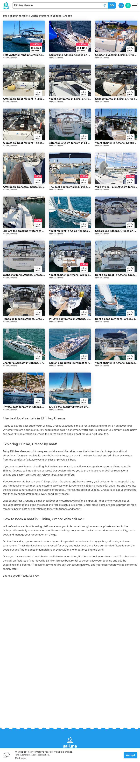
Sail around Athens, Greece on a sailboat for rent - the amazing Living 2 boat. (116, 231)
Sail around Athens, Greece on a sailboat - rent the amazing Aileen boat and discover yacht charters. (70, 55)
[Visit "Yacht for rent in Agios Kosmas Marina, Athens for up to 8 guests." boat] (70, 212)
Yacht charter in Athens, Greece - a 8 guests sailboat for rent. (24, 275)
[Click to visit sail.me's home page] (6, 5)
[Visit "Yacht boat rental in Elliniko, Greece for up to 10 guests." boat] (70, 80)
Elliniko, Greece (10, 57)
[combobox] (60, 5)
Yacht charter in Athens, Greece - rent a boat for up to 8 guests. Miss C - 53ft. (70, 275)
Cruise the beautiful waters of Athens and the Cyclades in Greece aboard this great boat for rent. (70, 407)
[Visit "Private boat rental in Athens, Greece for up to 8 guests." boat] (70, 300)
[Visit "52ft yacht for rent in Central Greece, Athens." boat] (24, 36)
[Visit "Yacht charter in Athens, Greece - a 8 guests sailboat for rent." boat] (24, 256)
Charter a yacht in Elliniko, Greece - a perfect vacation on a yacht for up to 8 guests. (116, 55)
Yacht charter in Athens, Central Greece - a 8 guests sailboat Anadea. (116, 143)
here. (47, 754)
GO (112, 5)
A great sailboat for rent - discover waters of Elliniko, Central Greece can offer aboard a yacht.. (24, 143)
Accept (130, 755)
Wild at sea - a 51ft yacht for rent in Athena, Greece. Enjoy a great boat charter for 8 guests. (116, 187)
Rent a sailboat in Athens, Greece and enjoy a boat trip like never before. (116, 275)
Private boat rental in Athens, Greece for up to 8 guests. (70, 319)
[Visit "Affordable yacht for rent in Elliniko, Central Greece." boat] (70, 124)
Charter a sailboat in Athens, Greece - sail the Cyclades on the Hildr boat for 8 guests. (24, 363)
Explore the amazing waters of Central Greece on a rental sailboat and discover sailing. (24, 231)
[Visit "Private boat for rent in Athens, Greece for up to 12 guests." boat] (24, 388)
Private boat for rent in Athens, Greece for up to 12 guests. (24, 407)
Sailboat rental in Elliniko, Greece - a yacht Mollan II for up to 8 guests (116, 99)
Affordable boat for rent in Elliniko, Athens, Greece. (24, 99)
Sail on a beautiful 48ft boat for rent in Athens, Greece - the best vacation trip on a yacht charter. (70, 363)
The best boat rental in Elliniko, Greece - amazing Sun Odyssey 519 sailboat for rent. (70, 187)
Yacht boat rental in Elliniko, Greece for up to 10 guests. (70, 99)
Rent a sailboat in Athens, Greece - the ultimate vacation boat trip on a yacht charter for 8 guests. (24, 319)
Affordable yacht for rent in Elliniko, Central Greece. (70, 143)
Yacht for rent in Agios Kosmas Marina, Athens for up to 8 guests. (70, 231)
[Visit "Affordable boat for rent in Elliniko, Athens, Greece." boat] (24, 80)
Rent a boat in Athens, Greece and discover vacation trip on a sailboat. (116, 319)
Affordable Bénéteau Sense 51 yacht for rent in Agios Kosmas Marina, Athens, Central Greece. (24, 187)
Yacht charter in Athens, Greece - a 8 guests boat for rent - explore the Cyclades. (116, 363)
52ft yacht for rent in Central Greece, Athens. (24, 55)
